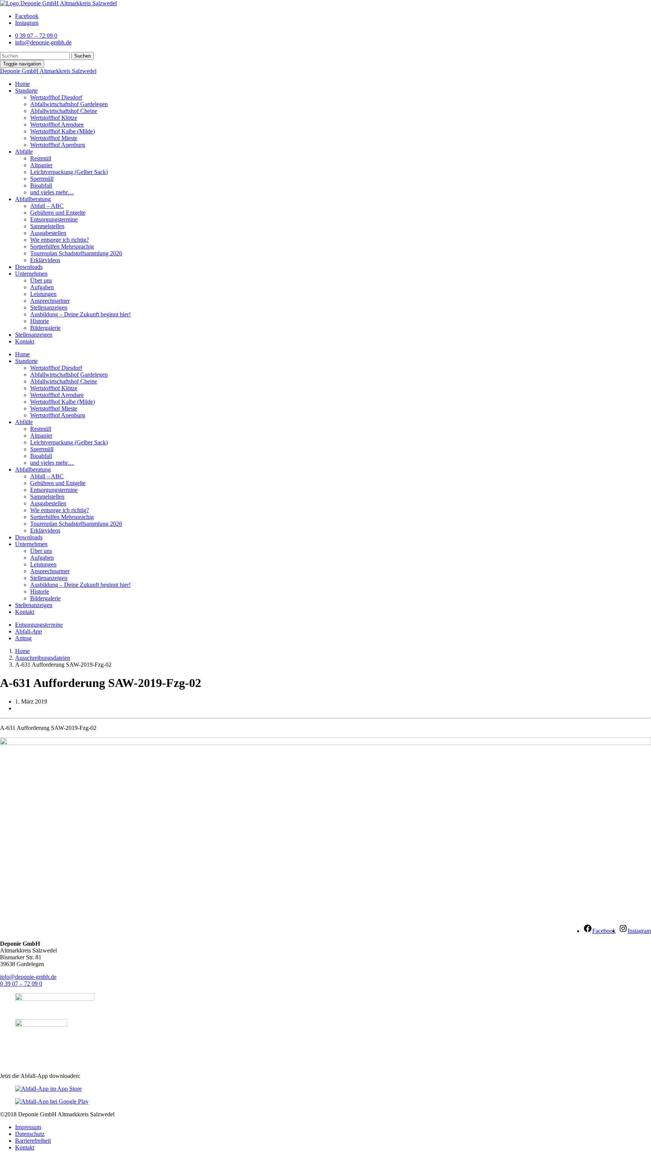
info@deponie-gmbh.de (28, 977)
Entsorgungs (39, 624)
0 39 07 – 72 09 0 (21, 983)
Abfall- (28, 631)
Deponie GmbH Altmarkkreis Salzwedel (48, 71)
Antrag (23, 638)
